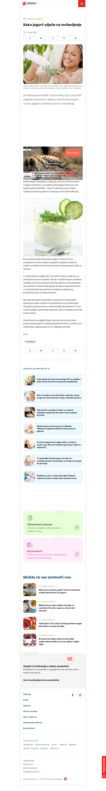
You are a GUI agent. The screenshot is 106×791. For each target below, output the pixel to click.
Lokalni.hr (63, 744)
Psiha (25, 700)
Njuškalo (72, 744)
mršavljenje (30, 341)
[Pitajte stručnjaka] (104, 767)
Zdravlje (27, 694)
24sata (26, 748)
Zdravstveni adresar (32, 722)
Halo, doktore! (30, 717)
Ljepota (27, 705)
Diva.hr (54, 744)
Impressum (28, 764)
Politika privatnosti (31, 772)
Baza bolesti (29, 728)
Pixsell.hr (44, 748)
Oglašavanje (28, 760)
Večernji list (28, 744)
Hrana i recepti (30, 711)
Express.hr (54, 748)
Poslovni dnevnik (42, 744)
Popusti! (34, 748)
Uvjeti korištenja (30, 768)
